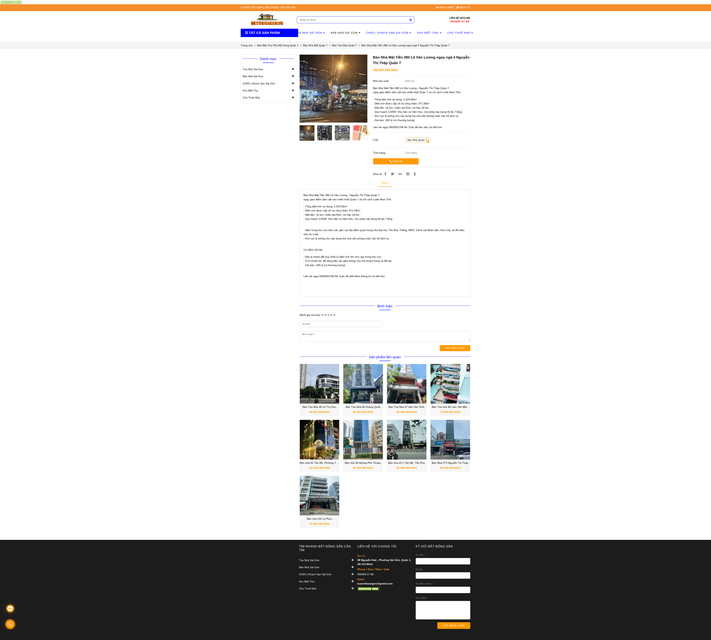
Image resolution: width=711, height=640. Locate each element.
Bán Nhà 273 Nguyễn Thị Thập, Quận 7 (450, 463)
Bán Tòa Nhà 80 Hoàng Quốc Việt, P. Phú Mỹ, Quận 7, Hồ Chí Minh (363, 407)
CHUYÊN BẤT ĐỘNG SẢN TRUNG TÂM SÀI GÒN (268, 7)
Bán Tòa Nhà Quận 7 (344, 45)
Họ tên (419, 554)
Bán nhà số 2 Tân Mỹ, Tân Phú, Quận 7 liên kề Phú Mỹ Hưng (406, 463)
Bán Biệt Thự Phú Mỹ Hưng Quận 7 (278, 45)
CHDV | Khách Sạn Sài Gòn (388, 32)
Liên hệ (397, 161)
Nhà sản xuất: (381, 80)
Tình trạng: (380, 152)
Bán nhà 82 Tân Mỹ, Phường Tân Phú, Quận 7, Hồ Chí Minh (319, 463)
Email (419, 569)
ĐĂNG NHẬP (446, 7)
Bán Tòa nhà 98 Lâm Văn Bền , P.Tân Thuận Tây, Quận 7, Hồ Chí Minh (450, 407)
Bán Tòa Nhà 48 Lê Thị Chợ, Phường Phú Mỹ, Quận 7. (319, 407)
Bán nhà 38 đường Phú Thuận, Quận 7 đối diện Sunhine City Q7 (363, 463)
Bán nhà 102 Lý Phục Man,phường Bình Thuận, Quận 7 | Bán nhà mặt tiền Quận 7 (319, 519)
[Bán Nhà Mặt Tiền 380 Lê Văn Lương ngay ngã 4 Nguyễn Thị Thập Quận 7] (11, 2)
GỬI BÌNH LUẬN (455, 348)
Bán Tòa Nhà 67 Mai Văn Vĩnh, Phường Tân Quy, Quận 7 (406, 407)
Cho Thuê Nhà (459, 32)
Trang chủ (247, 45)
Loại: (376, 139)
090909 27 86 (459, 21)
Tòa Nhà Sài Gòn (309, 32)
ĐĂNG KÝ (464, 7)
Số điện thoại (423, 583)
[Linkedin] (400, 174)
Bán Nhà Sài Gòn (345, 32)
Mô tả (385, 183)
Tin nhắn (421, 597)
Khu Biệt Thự (428, 32)
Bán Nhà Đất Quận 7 (315, 45)
